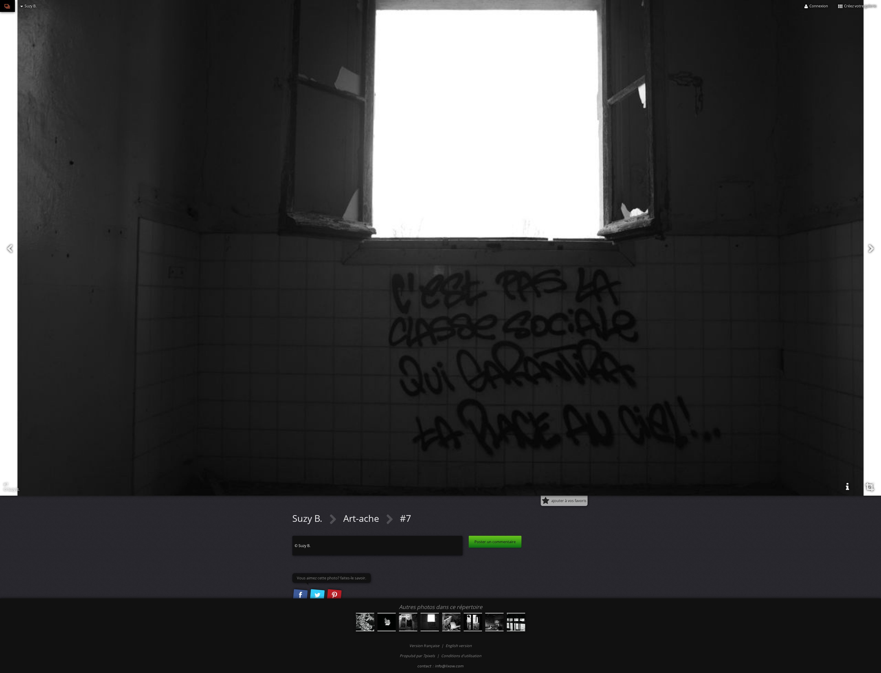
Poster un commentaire (495, 541)
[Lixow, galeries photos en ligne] (7, 6)
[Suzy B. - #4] (494, 622)
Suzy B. (308, 518)
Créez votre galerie (859, 5)
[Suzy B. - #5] (516, 622)
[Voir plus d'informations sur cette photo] (847, 487)
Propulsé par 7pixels (417, 655)
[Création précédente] (10, 249)
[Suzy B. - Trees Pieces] (365, 622)
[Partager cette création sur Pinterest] (334, 595)
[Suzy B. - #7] (430, 622)
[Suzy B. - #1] (408, 622)
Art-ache (362, 518)
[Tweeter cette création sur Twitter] (317, 595)
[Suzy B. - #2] (451, 622)
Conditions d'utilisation (461, 655)
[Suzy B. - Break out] (386, 622)
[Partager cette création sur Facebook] (300, 595)
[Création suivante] (871, 249)
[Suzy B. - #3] (473, 622)
